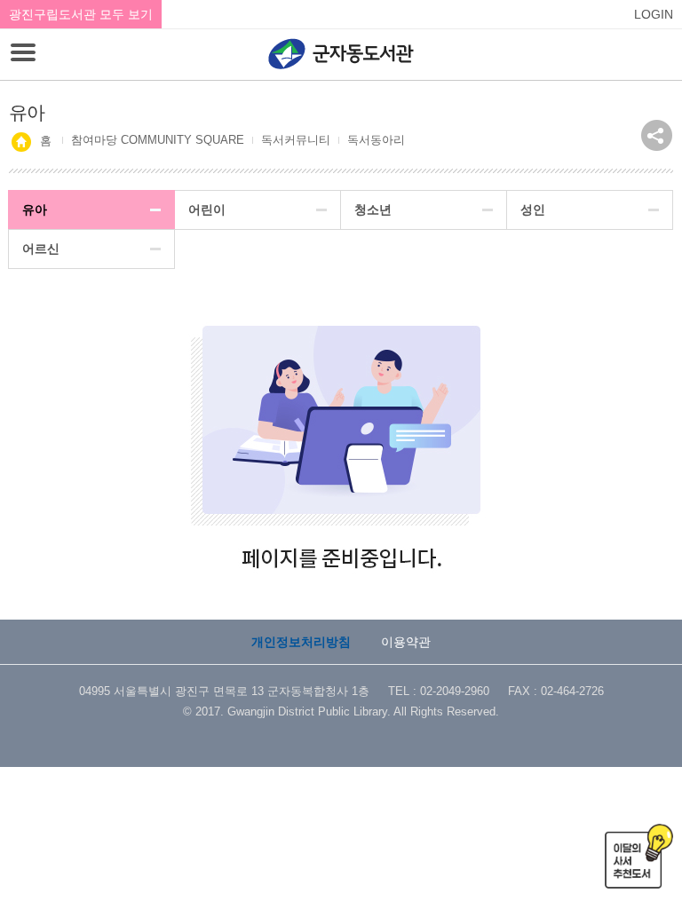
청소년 (373, 209)
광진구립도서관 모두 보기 (81, 14)
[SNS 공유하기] (656, 135)
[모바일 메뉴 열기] (23, 54)
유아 (34, 209)
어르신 (40, 248)
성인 (532, 209)
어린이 (207, 209)
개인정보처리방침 (301, 642)
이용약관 (406, 642)
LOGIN (653, 14)
